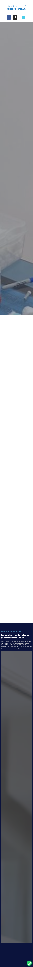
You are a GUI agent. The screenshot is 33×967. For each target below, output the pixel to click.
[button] (29, 963)
